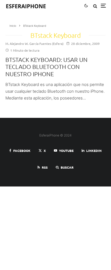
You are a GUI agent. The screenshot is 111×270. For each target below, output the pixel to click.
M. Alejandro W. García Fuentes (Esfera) (34, 43)
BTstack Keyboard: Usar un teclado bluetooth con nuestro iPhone (46, 66)
